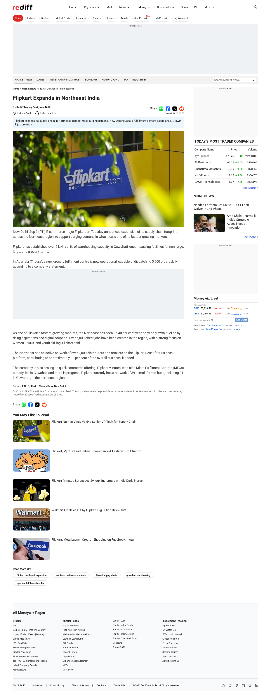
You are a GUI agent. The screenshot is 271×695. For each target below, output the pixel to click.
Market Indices (169, 647)
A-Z (14, 625)
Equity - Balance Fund (123, 634)
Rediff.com (146, 685)
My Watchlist (181, 18)
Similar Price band (22, 652)
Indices (31, 18)
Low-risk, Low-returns (73, 639)
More (207, 7)
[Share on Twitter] (174, 108)
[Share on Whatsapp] (161, 108)
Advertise (37, 685)
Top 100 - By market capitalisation (30, 661)
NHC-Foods (201, 175)
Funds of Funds (70, 647)
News (122, 7)
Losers (110, 18)
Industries (139, 79)
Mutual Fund (110, 79)
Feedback (101, 685)
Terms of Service (80, 685)
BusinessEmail (166, 7)
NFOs (65, 665)
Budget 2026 (119, 647)
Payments (90, 7)
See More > (250, 188)
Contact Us (119, 685)
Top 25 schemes (71, 625)
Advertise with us (170, 661)
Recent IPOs (19, 647)
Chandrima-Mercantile (208, 169)
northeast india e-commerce (71, 575)
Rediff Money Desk (27, 107)
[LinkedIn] (256, 686)
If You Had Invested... (172, 634)
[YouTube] (250, 686)
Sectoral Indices (170, 652)
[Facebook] (236, 686)
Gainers (97, 18)
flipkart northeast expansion (31, 575)
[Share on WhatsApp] (223, 686)
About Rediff (19, 685)
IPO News (31, 647)
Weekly (32, 630)
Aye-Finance (201, 156)
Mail (109, 7)
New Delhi (45, 107)
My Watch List (169, 630)
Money (142, 7)
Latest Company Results (25, 665)
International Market (65, 79)
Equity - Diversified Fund (125, 638)
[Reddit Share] (180, 108)
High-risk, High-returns (74, 630)
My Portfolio (162, 18)
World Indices (169, 656)
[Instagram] (243, 686)
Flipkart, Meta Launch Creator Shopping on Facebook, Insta (93, 539)
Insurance (81, 18)
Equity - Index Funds (123, 625)
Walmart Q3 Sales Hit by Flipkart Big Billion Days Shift (89, 510)
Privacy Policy (57, 685)
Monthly (41, 630)
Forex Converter (170, 643)
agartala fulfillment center (30, 583)
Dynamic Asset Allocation (75, 661)
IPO (126, 79)
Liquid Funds (69, 656)
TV (195, 7)
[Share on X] (230, 686)
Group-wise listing (22, 639)
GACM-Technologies (207, 181)
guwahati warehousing (138, 575)
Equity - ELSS (119, 620)
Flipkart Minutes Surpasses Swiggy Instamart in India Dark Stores (97, 480)
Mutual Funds (63, 18)
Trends (124, 18)
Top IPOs (22, 643)
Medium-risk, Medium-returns (77, 634)
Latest (41, 79)
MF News (117, 643)
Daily (24, 630)
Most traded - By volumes (25, 656)
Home (73, 7)
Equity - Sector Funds (123, 629)
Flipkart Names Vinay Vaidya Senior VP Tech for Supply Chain (94, 421)
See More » (250, 237)
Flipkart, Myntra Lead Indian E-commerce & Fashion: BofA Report (97, 451)
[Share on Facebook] (168, 108)
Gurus (184, 7)
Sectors (45, 18)
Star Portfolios (141, 18)
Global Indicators (170, 639)
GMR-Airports (202, 162)
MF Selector (68, 669)
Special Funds (70, 652)
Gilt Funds (68, 643)
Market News (23, 79)
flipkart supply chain (106, 575)
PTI (24, 386)
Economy (91, 79)
